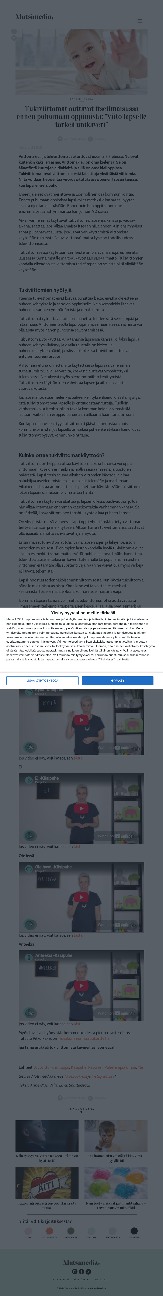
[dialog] (81, 648)
